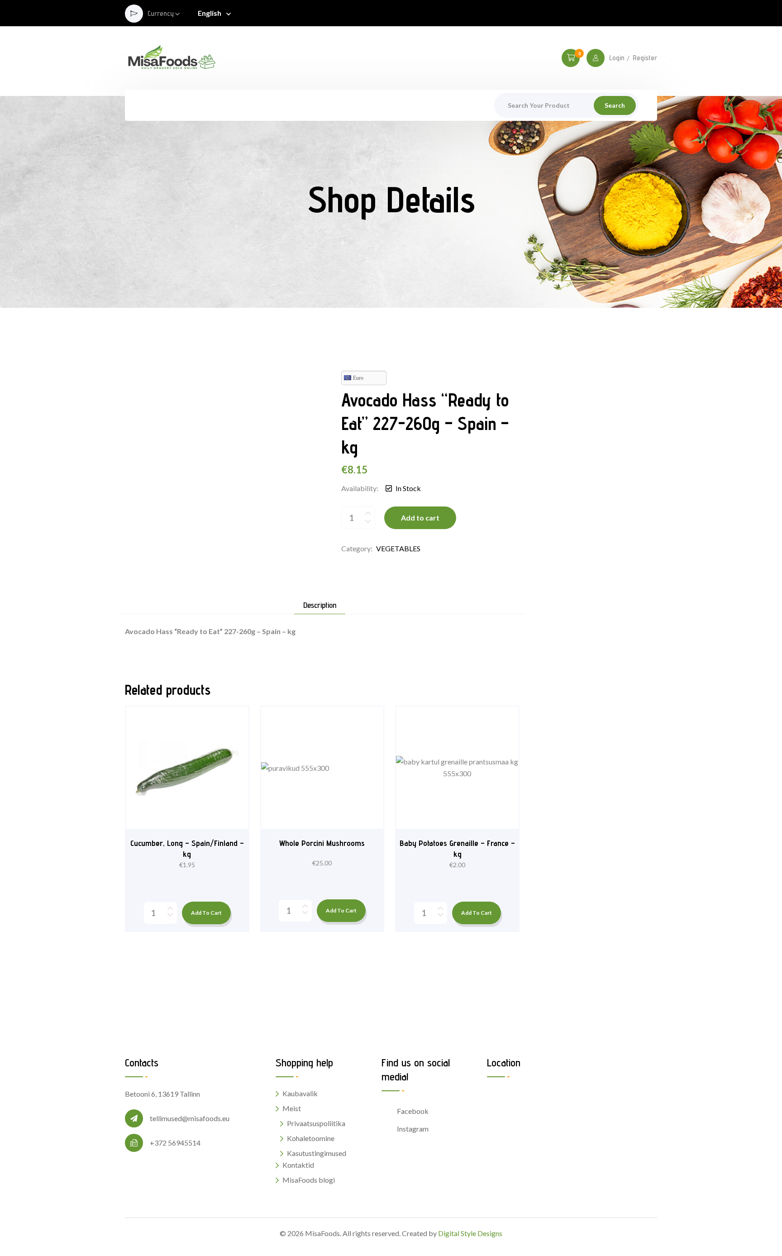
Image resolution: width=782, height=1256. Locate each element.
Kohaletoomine (310, 1138)
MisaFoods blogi (308, 1179)
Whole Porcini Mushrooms (322, 843)
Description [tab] (319, 605)
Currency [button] (161, 14)
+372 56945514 (175, 1142)
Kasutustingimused (316, 1153)
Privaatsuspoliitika (316, 1123)
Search (615, 105)
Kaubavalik (300, 1093)
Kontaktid (298, 1164)
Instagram (413, 1128)
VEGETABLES (398, 548)
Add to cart (420, 517)
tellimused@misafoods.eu (189, 1118)
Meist (291, 1108)
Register (645, 58)
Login (617, 58)
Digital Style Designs (470, 1233)
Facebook (413, 1111)
